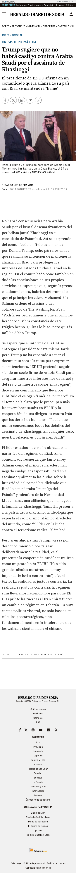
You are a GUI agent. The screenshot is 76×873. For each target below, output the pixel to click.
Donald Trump (38, 654)
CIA (27, 654)
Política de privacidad (34, 863)
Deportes (38, 755)
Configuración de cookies (38, 868)
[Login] (71, 14)
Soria (38, 742)
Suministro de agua (54, 5)
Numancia (38, 751)
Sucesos (11, 654)
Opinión (38, 795)
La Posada (38, 782)
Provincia (38, 747)
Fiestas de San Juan (38, 769)
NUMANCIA (34, 26)
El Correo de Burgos (38, 826)
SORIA (5, 26)
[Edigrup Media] (38, 850)
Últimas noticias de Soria (38, 800)
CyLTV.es (38, 830)
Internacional (12, 35)
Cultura (38, 764)
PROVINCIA (18, 26)
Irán (20, 654)
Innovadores (38, 791)
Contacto (38, 718)
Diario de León (38, 813)
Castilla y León (38, 760)
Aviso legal (16, 863)
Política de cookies (56, 863)
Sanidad (38, 773)
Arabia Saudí (55, 654)
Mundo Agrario (38, 786)
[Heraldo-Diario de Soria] (37, 14)
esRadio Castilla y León (38, 835)
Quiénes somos (38, 709)
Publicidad (38, 713)
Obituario (20, 5)
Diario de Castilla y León (38, 817)
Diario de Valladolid (38, 821)
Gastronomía (34, 5)
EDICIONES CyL (63, 2)
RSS (38, 722)
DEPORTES (49, 26)
